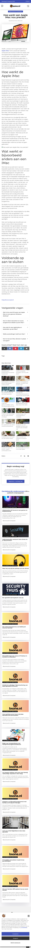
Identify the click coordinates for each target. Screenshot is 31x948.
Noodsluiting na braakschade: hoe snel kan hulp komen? (8, 372)
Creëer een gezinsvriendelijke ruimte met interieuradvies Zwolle (8, 405)
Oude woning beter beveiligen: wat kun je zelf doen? (22, 372)
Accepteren (15, 934)
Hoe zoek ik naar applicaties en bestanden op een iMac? (15, 328)
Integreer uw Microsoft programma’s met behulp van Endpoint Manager (14, 802)
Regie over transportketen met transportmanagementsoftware (11, 744)
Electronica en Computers (15, 11)
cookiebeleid (24, 927)
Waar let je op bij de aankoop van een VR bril (15, 568)
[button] (28, 916)
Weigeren (15, 938)
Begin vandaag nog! (15, 466)
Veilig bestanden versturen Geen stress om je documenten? (15, 540)
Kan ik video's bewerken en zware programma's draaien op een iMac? (15, 321)
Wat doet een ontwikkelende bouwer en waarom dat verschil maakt (22, 394)
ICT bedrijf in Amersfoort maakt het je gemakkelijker (13, 860)
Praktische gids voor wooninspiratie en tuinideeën (21, 415)
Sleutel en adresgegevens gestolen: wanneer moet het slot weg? (22, 383)
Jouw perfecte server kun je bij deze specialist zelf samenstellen (12, 714)
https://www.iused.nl (8, 300)
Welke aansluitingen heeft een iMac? (15, 334)
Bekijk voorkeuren (15, 942)
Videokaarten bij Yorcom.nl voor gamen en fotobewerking (14, 510)
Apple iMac (5, 50)
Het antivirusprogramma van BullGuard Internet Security (14, 627)
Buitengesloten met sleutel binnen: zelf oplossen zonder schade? (8, 383)
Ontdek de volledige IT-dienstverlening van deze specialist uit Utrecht (15, 685)
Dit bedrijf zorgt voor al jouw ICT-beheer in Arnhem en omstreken (14, 656)
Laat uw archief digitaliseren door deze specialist (13, 831)
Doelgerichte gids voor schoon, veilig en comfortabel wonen (7, 449)
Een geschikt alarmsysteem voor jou (13, 597)
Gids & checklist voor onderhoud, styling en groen (21, 438)
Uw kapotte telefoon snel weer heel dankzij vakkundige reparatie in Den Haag (15, 773)
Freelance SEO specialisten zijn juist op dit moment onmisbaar (8, 415)
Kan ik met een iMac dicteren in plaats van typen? (15, 339)
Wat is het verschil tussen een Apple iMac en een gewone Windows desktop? (15, 314)
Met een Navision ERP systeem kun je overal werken (15, 889)
